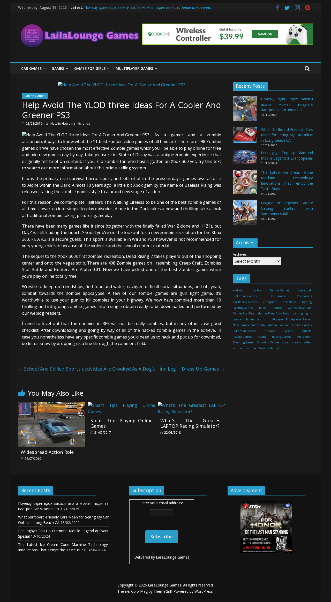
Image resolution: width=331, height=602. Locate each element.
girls (309, 313)
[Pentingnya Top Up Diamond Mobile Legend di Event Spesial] (245, 159)
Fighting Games (243, 308)
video (308, 342)
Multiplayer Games (134, 68)
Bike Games (277, 296)
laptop (261, 319)
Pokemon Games (244, 331)
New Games (241, 325)
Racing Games (281, 336)
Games (58, 68)
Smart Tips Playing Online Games (122, 423)
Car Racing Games (245, 302)
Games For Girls (90, 68)
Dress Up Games (203, 369)
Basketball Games (245, 296)
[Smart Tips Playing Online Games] (121, 405)
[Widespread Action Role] (51, 405)
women (238, 348)
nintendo (258, 325)
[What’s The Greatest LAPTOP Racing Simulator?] (191, 405)
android (238, 290)
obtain (272, 325)
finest (262, 308)
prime (289, 331)
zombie (250, 348)
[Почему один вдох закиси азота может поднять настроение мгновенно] (245, 110)
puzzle (307, 331)
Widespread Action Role (47, 452)
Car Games (31, 68)
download (289, 302)
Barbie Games (279, 290)
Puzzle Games (242, 336)
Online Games (35, 96)
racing (262, 336)
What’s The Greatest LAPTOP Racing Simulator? (191, 423)
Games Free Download (273, 313)
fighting (307, 302)
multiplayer (275, 319)
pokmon (270, 331)
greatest (238, 319)
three (87, 123)
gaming (298, 313)
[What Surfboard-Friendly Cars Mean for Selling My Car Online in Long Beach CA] (245, 137)
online (284, 325)
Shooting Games (268, 342)
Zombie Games (268, 348)
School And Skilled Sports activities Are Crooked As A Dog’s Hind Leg (97, 369)
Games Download (300, 308)
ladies (250, 319)
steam (296, 342)
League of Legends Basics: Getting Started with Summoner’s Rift (287, 208)
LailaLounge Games (172, 557)
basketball (305, 290)
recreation (304, 336)
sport (285, 342)
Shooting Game (243, 342)
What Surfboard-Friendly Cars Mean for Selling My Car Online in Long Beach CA (287, 135)
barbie (256, 290)
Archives (240, 254)
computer (270, 302)
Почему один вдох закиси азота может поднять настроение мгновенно (147, 7)
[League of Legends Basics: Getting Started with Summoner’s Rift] (245, 214)
